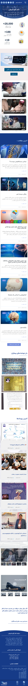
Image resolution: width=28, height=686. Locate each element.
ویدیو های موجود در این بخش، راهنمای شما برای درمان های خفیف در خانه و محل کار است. (14, 585)
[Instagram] (11, 2)
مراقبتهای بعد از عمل (14, 658)
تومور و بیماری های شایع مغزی (17, 128)
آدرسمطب (17, 684)
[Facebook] (2, 2)
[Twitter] (4, 2)
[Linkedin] (6, 2)
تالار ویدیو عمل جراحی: (21, 550)
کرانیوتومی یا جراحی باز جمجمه (17, 294)
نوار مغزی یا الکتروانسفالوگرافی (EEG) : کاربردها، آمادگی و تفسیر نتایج (14, 261)
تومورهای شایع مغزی (14, 657)
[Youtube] (13, 2)
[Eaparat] (8, 2)
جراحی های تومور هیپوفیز (14, 654)
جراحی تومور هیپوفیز (15, 94)
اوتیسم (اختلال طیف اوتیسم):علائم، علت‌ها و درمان (15, 227)
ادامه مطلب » (23, 171)
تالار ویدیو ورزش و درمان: (20, 579)
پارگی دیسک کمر (21, 194)
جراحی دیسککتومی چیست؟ (18, 161)
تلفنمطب (24, 684)
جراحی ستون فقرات (17, 111)
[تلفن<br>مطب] (24, 682)
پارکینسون (23, 327)
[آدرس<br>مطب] (17, 682)
